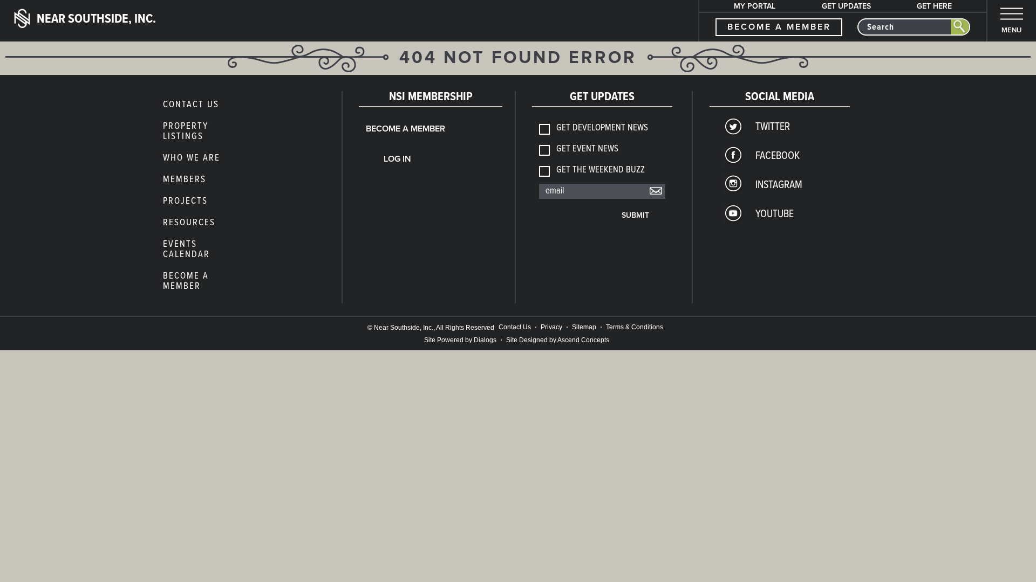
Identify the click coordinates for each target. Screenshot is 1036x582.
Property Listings (185, 132)
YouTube (774, 214)
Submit (635, 215)
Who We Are (191, 158)
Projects (185, 201)
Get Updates (846, 6)
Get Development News (602, 128)
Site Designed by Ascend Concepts (557, 340)
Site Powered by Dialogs (460, 340)
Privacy (551, 327)
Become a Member (186, 282)
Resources (189, 223)
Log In (397, 159)
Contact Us (191, 105)
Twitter (772, 127)
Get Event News (587, 149)
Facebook (777, 156)
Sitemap (584, 327)
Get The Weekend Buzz (600, 170)
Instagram (778, 185)
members (184, 180)
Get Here (934, 6)
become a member (779, 27)
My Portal (754, 6)
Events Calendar (186, 250)
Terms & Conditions (634, 327)
